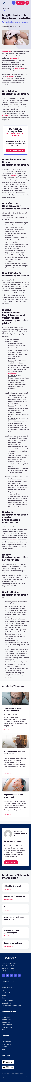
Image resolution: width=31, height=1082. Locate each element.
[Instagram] (3, 975)
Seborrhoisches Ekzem (13, 943)
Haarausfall (6, 52)
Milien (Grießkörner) (12, 886)
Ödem (6, 907)
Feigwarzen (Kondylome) (14, 896)
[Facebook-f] (7, 975)
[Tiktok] (11, 975)
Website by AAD (19, 1073)
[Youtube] (15, 975)
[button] (27, 3)
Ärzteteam (10, 76)
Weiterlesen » (8, 730)
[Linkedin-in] (19, 975)
